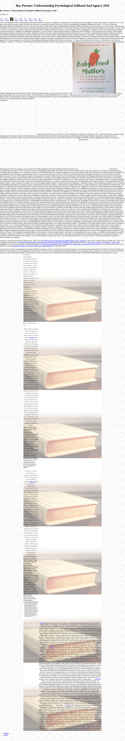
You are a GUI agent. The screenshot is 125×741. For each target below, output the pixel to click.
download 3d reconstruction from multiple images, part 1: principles (65, 240)
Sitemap (6, 733)
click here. (31, 337)
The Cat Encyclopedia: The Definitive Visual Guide (104, 242)
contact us (68, 705)
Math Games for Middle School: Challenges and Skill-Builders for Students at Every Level (71, 244)
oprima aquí (32, 482)
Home (6, 735)
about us (42, 623)
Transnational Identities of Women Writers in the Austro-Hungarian (32, 246)
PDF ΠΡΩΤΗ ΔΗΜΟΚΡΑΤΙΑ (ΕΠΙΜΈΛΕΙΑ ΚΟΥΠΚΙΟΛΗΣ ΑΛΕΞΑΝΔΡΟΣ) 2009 (45, 242)
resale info (98, 679)
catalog (51, 647)
